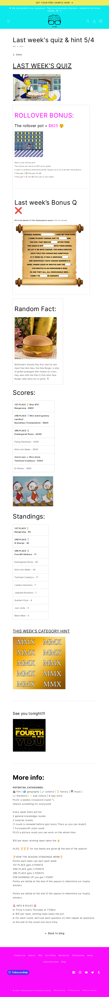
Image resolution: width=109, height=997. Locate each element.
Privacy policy (74, 990)
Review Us (64, 955)
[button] (8, 21)
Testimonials (78, 955)
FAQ (40, 955)
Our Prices (50, 955)
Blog (63, 962)
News (90, 955)
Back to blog (56, 933)
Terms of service (89, 990)
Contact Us (19, 955)
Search (31, 955)
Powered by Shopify (42, 990)
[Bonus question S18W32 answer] (49, 286)
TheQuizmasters (27, 990)
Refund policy (59, 990)
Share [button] (19, 54)
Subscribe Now (50, 962)
